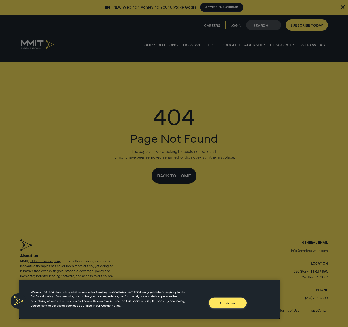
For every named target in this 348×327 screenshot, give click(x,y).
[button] (18, 301)
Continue (228, 302)
